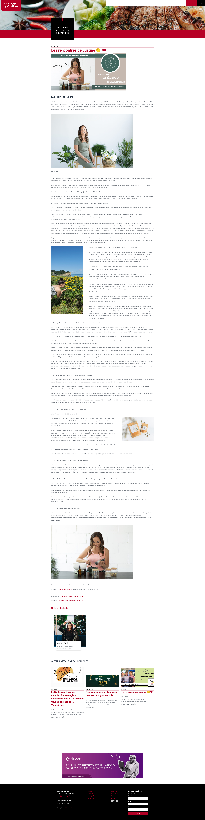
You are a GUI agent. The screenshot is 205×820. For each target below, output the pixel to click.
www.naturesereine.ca (65, 589)
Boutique (179, 3)
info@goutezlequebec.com (66, 796)
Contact (191, 3)
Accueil (111, 3)
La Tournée (91, 798)
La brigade (133, 3)
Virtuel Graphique (69, 807)
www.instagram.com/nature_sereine (71, 596)
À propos (121, 3)
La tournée (145, 3)
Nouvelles (168, 3)
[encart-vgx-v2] (102, 765)
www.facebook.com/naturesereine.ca (71, 600)
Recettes (156, 3)
